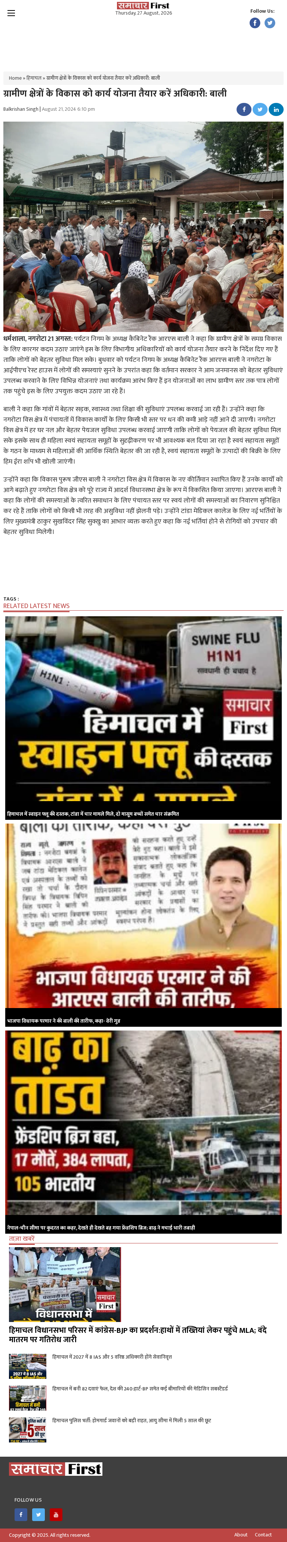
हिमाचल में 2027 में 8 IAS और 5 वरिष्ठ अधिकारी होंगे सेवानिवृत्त (112, 1357)
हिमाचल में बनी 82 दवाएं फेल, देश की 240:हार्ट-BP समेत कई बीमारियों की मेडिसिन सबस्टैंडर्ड (140, 1388)
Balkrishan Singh (20, 109)
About (241, 1535)
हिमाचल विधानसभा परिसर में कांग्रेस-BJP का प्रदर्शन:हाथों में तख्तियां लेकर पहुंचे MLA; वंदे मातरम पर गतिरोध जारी (138, 1335)
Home (15, 78)
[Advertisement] (143, 41)
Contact (263, 1535)
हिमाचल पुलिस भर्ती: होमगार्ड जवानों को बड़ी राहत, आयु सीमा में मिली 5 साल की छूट (131, 1420)
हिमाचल (34, 78)
